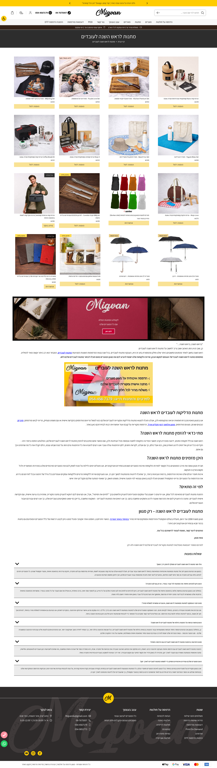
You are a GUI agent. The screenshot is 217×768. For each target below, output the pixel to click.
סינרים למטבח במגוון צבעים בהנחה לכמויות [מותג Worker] (129, 215)
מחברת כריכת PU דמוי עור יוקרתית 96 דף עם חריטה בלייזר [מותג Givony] (36, 277)
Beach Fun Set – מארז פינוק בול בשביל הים (134, 157)
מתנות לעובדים (65, 352)
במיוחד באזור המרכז (119, 519)
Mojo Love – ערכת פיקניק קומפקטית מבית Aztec (182, 215)
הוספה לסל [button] (178, 106)
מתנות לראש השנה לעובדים (103, 41)
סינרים (20, 420)
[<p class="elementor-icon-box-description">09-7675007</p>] (69, 12)
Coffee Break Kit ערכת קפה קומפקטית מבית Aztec (37, 157)
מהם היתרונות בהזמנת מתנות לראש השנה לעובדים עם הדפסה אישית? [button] (176, 642)
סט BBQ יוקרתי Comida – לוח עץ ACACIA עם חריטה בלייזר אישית (80, 216)
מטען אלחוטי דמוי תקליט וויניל (161, 424)
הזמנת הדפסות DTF (54, 22)
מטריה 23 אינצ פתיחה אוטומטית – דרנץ (185, 276)
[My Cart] (12, 12)
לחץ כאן (109, 331)
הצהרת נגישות (50, 764)
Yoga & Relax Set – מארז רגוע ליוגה (186, 157)
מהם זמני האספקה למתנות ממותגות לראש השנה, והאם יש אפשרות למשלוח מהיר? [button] (172, 603)
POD (90, 22)
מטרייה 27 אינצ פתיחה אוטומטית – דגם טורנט (134, 276)
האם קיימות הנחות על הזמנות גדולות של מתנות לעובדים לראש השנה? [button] (176, 622)
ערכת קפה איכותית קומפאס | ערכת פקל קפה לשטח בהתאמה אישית (37, 216)
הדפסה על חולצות (164, 22)
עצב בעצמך (114, 22)
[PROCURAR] (157, 13)
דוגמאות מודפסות (75, 22)
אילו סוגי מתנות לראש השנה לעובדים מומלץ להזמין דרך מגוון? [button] (179, 564)
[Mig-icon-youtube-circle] (26, 753)
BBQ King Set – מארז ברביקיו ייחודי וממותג (40, 98)
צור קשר (100, 22)
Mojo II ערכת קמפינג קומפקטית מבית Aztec (85, 157)
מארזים (127, 22)
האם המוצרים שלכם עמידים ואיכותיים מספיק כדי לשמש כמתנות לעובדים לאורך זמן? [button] (171, 661)
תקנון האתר (26, 764)
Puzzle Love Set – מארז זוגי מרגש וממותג (85, 98)
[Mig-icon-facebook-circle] (40, 753)
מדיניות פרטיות (38, 764)
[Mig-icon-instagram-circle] (33, 753)
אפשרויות (129, 223)
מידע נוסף (48, 225)
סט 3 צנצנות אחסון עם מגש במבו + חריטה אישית (84, 276)
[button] (147, 3)
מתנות (138, 22)
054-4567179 (41, 12)
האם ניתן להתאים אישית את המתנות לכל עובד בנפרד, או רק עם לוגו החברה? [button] (174, 583)
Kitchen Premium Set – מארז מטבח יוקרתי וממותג (131, 98)
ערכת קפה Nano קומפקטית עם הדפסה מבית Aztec (181, 98)
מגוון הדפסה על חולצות (66, 764)
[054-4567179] (50, 12)
